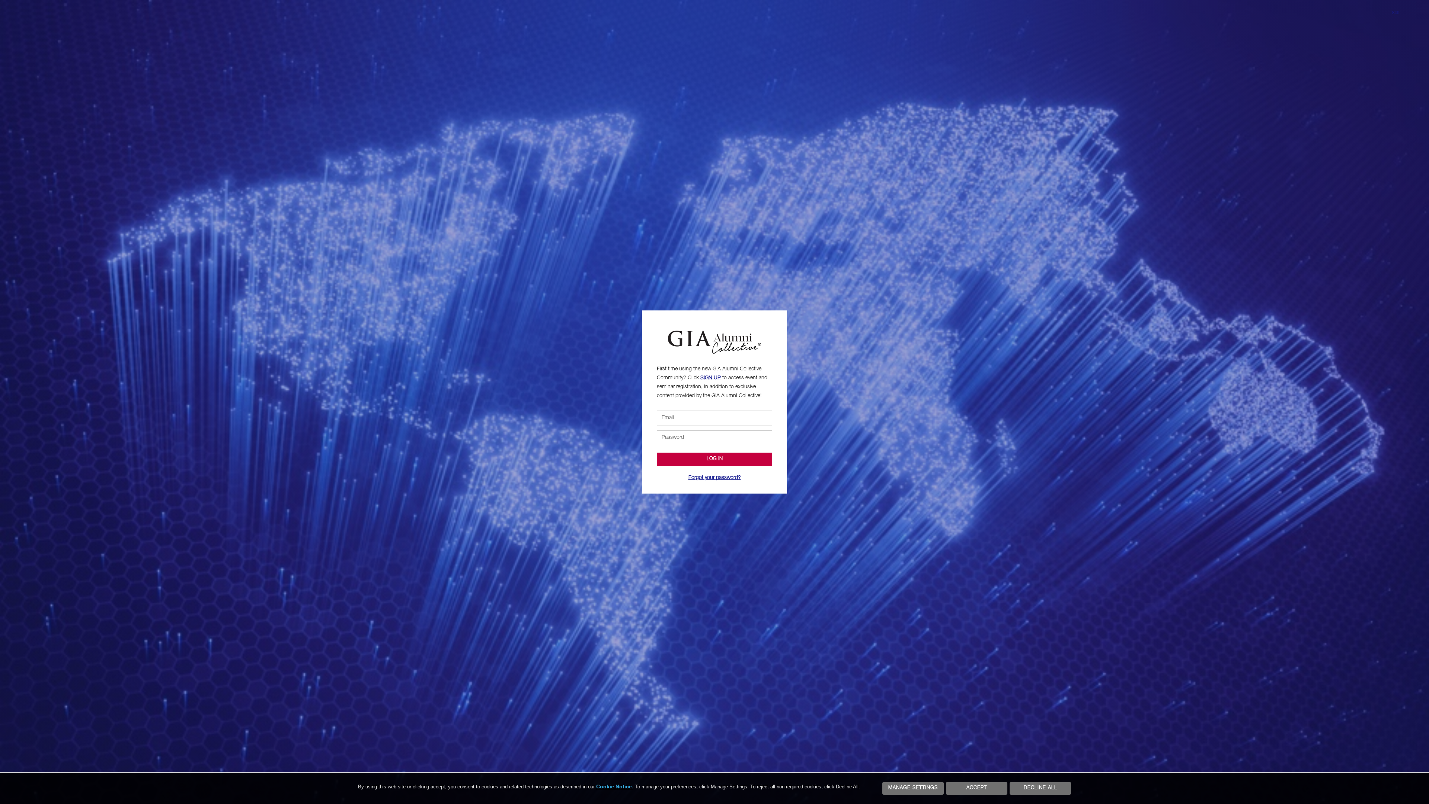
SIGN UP (710, 378)
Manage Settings (913, 788)
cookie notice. (614, 786)
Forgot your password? (714, 478)
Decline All (1040, 788)
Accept (976, 788)
